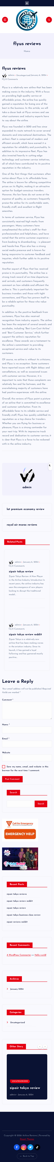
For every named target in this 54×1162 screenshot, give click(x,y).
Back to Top (28, 1156)
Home (27, 51)
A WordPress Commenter (19, 955)
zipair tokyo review (16, 908)
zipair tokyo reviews (17, 894)
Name (6, 725)
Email (5, 739)
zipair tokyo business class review (23, 915)
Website (6, 753)
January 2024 (17, 989)
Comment (7, 700)
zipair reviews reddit (17, 922)
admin (11, 75)
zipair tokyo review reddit (20, 901)
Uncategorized (23, 75)
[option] (27, 1077)
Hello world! (40, 955)
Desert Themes (27, 1139)
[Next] (45, 1046)
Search (13, 793)
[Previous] (40, 1046)
